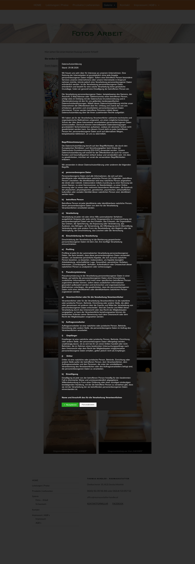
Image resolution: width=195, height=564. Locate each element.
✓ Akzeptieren (70, 405)
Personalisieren (88, 405)
